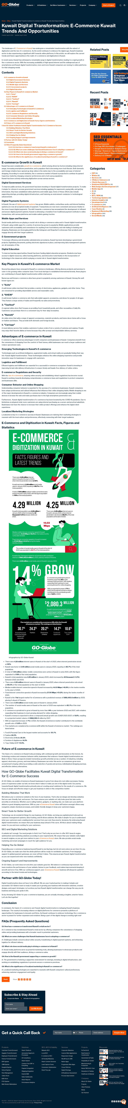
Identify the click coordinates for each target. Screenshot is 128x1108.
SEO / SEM (96, 196)
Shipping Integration (28, 1071)
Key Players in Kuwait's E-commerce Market (21, 92)
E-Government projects (16, 87)
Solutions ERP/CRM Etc (101, 184)
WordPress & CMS (66, 1058)
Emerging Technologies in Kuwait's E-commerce (25, 109)
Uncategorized (98, 202)
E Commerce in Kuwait (23, 48)
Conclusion (9, 142)
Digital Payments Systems (17, 82)
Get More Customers (57, 5)
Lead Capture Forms (48, 1064)
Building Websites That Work (18, 128)
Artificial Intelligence (100, 207)
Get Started (85, 1092)
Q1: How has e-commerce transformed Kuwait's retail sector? (32, 147)
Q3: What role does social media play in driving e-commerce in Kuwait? (35, 152)
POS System (5, 1081)
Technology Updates (100, 198)
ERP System (5, 1061)
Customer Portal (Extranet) (10, 1050)
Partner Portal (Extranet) (9, 1058)
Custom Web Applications (69, 1053)
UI (92, 193)
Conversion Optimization (49, 1067)
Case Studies (97, 209)
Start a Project (108, 5)
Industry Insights (98, 200)
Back (6, 979)
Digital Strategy (66, 1070)
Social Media (97, 216)
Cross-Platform (66, 1067)
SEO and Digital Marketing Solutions (20, 133)
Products (30, 5)
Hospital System (6, 1067)
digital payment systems (26, 204)
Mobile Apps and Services (17, 84)
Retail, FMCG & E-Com (88, 1068)
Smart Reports (26, 1079)
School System (6, 1070)
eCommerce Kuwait (47, 804)
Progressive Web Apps (68, 1064)
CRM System (5, 1064)
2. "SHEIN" (11, 97)
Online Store (5, 1075)
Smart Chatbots (26, 1050)
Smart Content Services (49, 1061)
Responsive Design (67, 1056)
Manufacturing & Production (86, 1064)
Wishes (95, 175)
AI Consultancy (26, 1058)
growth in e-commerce (32, 166)
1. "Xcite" (11, 94)
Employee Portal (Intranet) (9, 1056)
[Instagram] (117, 1102)
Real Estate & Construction (85, 1054)
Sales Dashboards (27, 1077)
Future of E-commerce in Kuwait (17, 123)
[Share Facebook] (115, 1102)
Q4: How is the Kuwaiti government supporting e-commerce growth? (35, 154)
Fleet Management (7, 1073)
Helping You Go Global (15, 135)
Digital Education (14, 89)
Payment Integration (28, 1068)
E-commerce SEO (47, 1056)
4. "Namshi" (12, 101)
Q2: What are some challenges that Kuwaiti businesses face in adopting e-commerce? (41, 149)
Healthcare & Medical (87, 1074)
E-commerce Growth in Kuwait (16, 77)
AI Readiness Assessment (69, 1073)
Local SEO (45, 1053)
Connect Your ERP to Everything (28, 1064)
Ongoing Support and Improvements (20, 137)
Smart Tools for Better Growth (19, 130)
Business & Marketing (100, 211)
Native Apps (65, 1061)
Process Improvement (67, 1075)
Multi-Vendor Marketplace (9, 1084)
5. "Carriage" (12, 104)
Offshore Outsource (100, 180)
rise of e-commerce (15, 375)
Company (92, 5)
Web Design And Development (104, 187)
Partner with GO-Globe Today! (15, 140)
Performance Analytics (28, 1082)
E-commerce (97, 205)
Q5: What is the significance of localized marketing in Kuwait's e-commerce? (37, 157)
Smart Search (26, 1060)
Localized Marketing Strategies (19, 118)
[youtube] (119, 1102)
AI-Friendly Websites (48, 1058)
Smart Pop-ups (46, 1070)
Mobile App (96, 189)
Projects (83, 5)
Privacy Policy (38, 1102)
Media (83, 1090)
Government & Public (87, 1058)
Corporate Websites (67, 1050)
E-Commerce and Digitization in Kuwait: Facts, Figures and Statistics (29, 121)
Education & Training (87, 1071)
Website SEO (46, 1050)
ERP (93, 173)
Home (4, 21)
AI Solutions (41, 5)
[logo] (11, 5)
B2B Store (5, 1078)
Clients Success (98, 182)
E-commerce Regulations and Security (22, 113)
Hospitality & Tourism (87, 1060)
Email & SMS (25, 1074)
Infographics (97, 213)
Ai (92, 191)
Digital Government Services (18, 80)
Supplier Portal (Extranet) (9, 1053)
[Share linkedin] (112, 1102)
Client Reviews (85, 1087)
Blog (8, 21)
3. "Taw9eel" (12, 99)
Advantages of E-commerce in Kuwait (19, 106)
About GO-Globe (86, 1081)
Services (72, 5)
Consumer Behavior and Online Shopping (22, 116)
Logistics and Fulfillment (16, 111)
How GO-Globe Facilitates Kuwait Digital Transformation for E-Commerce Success (31, 125)
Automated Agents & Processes (28, 1054)
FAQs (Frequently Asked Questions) (18, 145)
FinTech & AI (85, 1050)
